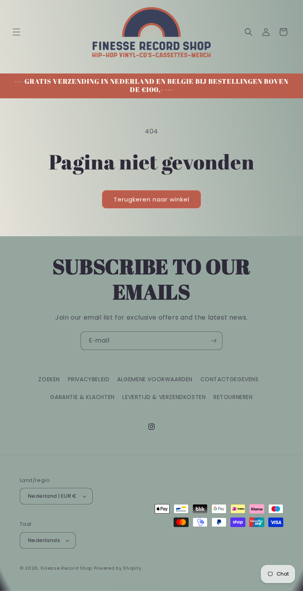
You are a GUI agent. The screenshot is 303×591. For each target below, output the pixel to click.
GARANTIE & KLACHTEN (82, 397)
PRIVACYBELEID (89, 379)
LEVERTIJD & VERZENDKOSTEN (164, 397)
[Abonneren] (213, 340)
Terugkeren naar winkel (151, 199)
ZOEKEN (49, 379)
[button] (16, 32)
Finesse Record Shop (66, 568)
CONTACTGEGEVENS (229, 379)
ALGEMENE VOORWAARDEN (155, 379)
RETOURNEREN (233, 397)
